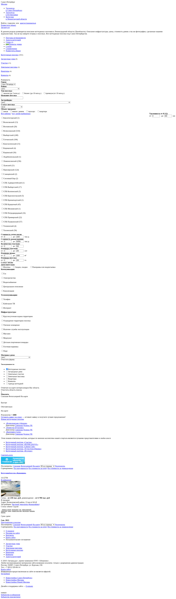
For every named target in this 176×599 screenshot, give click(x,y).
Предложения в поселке (11, 522)
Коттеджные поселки (9, 55)
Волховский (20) (10, 127)
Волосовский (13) (10, 122)
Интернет (7, 308)
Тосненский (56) (10, 230)
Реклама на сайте (13, 533)
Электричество (9, 278)
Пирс (5, 351)
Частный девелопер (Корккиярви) (26, 504)
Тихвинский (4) (9, 226)
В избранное (6, 480)
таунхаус (31, 111)
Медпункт (7, 338)
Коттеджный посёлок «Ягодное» (19, 451)
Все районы (6, 114)
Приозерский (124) (11, 170)
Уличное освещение (11, 325)
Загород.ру (5, 27)
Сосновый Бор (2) (10, 178)
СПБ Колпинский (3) (12, 191)
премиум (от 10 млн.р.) (55, 93)
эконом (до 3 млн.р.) (11, 93)
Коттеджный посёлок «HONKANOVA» (22, 444)
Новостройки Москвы (15, 580)
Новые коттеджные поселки (12, 419)
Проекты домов (15, 44)
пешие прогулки (17, 511)
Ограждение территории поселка (17, 321)
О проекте (10, 531)
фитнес (3, 512)
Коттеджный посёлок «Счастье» (19, 442)
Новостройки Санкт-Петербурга (19, 578)
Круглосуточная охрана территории (18, 316)
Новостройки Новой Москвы (18, 582)
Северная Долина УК (23, 425)
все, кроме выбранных (21, 114)
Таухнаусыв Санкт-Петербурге (14, 9)
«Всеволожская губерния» (16, 423)
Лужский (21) (8, 165)
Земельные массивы (9, 67)
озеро (9, 511)
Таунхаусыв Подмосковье (12, 14)
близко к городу (6, 509)
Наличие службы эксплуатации (16, 329)
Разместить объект (8, 25)
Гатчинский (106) (10, 140)
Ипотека (6, 267)
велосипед (15, 509)
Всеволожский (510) (11, 131)
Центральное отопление (13, 287)
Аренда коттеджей (13, 40)
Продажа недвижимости (16, 38)
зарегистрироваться (28, 23)
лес (20, 509)
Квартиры (5, 71)
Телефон (6, 299)
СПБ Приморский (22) (12, 217)
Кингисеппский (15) (11, 144)
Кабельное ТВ (9, 304)
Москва (4, 4)
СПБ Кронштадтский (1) (13, 200)
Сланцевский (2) (10, 174)
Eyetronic (29, 586)
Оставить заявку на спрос (11, 417)
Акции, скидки (21, 267)
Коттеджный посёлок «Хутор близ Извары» (24, 449)
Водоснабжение (9, 282)
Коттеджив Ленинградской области (16, 18)
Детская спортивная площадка (15, 342)
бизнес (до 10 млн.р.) (32, 93)
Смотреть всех (7, 455)
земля (5, 111)
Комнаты (4, 75)
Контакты (10, 535)
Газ (4, 274)
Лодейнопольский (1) (12, 157)
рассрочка (25, 511)
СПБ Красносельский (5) (13, 196)
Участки (4, 63)
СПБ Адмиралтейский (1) (13, 183)
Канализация (8, 291)
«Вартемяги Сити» (13, 432)
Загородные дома (8, 59)
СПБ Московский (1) (11, 209)
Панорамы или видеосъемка (43, 267)
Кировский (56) (9, 152)
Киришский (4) (9, 148)
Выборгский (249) (10, 135)
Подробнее (5, 574)
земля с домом (18, 111)
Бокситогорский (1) (11, 118)
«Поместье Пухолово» (15, 428)
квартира (43, 111)
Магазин (6, 334)
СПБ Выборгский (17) (12, 187)
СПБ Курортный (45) (12, 204)
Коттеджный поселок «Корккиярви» (13, 473)
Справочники (11, 49)
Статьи (8, 46)
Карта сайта (10, 537)
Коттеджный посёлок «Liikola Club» (20, 447)
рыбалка (32, 511)
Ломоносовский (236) (12, 161)
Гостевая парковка (10, 347)
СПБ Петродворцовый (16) (14, 213)
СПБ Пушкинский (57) (12, 222)
